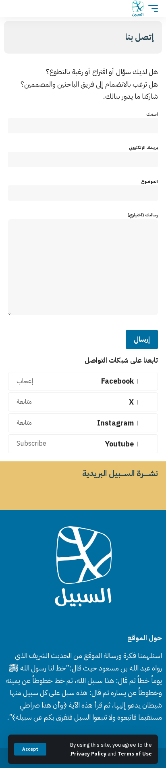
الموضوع (149, 181)
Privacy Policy (88, 754)
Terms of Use (135, 754)
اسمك (152, 114)
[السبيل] (137, 8)
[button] (30, 749)
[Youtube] (83, 443)
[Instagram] (83, 422)
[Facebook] (83, 381)
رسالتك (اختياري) (142, 215)
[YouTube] (78, 620)
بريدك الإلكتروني (143, 147)
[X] (83, 401)
